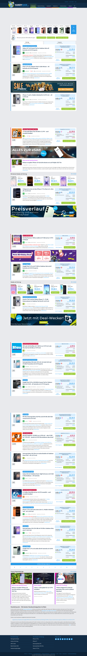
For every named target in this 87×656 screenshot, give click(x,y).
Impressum (30, 653)
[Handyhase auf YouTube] (69, 639)
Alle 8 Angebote (59, 247)
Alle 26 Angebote (58, 521)
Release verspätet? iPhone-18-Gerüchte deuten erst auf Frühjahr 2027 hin (42, 162)
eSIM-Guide (13, 643)
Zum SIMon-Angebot (69, 247)
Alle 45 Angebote (58, 78)
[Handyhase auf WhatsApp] (60, 639)
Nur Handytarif (52, 37)
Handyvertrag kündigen (15, 648)
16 (13, 105)
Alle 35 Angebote (58, 278)
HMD (28, 619)
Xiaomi (70, 619)
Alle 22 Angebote (58, 109)
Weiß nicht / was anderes (63, 37)
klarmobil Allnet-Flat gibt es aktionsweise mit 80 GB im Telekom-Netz (38, 138)
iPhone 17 (35, 641)
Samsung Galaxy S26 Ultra (38, 645)
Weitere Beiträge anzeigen (43, 564)
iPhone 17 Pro (36, 638)
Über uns (25, 653)
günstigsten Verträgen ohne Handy (49, 610)
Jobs (75, 1)
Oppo (51, 619)
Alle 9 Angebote (58, 394)
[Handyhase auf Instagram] (67, 639)
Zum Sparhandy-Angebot (68, 78)
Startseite (33, 5)
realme (54, 619)
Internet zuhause (63, 5)
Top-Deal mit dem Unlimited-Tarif (37, 103)
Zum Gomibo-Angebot (68, 428)
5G (69, 624)
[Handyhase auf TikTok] (72, 639)
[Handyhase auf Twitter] (63, 639)
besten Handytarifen (27, 609)
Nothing (43, 619)
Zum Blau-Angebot (69, 355)
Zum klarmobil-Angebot (68, 141)
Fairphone (20, 619)
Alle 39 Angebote (58, 311)
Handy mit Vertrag (40, 5)
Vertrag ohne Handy (15, 638)
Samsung (58, 619)
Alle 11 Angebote (58, 60)
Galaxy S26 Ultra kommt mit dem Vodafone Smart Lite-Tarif (36, 460)
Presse (60, 653)
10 (66, 567)
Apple (13, 619)
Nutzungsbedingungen (37, 653)
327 (13, 444)
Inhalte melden (52, 653)
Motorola (39, 619)
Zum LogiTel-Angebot (68, 311)
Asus (17, 619)
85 (13, 140)
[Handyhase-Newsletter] (56, 639)
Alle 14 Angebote (58, 141)
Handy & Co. (55, 5)
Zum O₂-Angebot (69, 501)
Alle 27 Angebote (58, 203)
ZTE (74, 619)
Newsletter (66, 1)
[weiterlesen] (27, 59)
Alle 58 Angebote (58, 467)
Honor (31, 619)
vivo (68, 619)
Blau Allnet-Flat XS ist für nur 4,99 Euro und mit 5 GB (35, 352)
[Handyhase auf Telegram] (58, 639)
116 (13, 246)
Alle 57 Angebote (58, 485)
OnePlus (47, 619)
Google (24, 619)
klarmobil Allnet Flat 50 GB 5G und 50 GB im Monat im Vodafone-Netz (38, 536)
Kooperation (65, 653)
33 (13, 500)
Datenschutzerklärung (45, 653)
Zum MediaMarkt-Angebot (67, 60)
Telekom (64, 619)
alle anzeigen (73, 173)
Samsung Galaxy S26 (37, 643)
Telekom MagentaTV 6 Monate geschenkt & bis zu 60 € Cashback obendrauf (65, 589)
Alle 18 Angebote (58, 560)
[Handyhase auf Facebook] (65, 639)
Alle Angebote (21, 184)
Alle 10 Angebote (59, 355)
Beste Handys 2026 (15, 645)
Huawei (34, 619)
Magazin (70, 5)
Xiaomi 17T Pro (36, 648)
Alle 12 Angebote (59, 501)
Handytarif (49, 5)
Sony (61, 619)
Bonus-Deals (72, 1)
